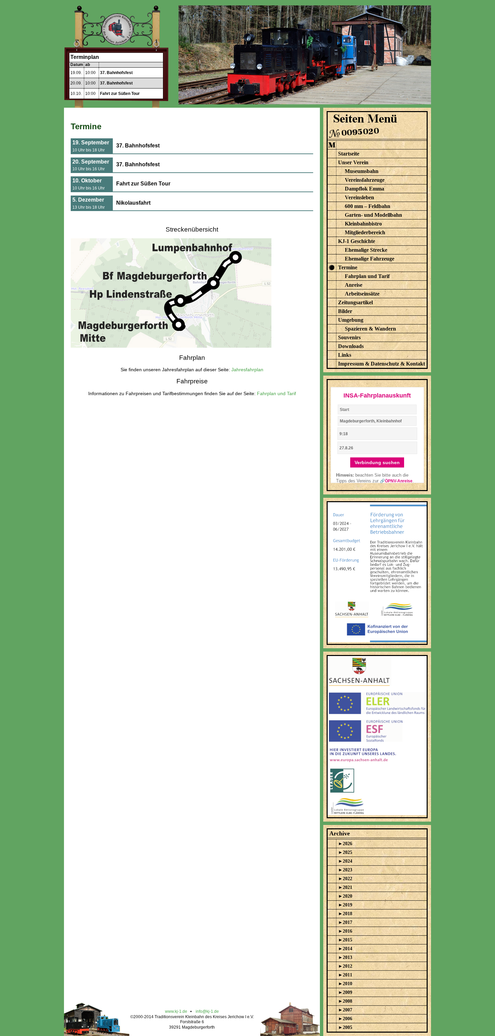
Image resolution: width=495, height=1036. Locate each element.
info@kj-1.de (207, 1011)
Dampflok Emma (364, 189)
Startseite (348, 154)
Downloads (351, 346)
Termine (347, 267)
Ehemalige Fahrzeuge (369, 259)
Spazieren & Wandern (370, 329)
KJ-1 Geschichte (356, 241)
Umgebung (350, 320)
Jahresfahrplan (247, 369)
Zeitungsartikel (355, 302)
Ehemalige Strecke (366, 250)
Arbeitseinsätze (362, 294)
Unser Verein (353, 162)
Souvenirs (349, 337)
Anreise (353, 285)
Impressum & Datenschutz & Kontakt (381, 364)
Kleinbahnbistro (363, 224)
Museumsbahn (361, 171)
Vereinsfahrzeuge (365, 180)
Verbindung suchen (377, 462)
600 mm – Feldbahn (367, 206)
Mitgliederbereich (365, 232)
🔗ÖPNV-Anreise (396, 481)
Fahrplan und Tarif (276, 393)
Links (344, 355)
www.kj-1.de (176, 1011)
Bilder (345, 311)
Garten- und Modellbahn (373, 215)
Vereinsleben (359, 197)
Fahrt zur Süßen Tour (120, 93)
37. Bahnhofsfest (116, 72)
